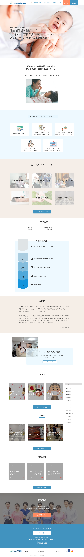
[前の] (4, 31)
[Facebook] (69, 550)
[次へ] (80, 31)
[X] (65, 550)
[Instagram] (72, 550)
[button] (66, 2)
